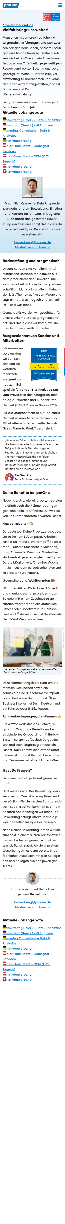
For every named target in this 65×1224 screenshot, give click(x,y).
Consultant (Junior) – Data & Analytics (32, 120)
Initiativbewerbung (17, 141)
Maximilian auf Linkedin (32, 247)
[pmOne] (11, 5)
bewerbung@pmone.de (32, 242)
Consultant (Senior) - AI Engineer (28, 125)
